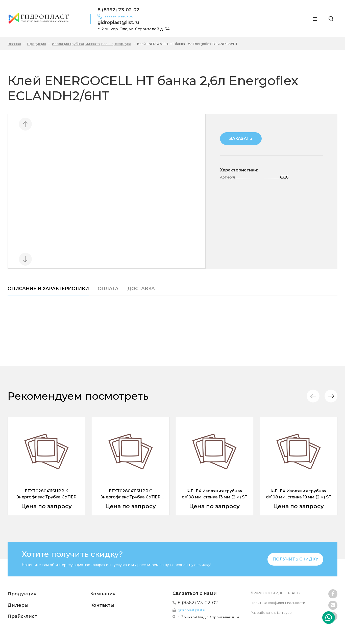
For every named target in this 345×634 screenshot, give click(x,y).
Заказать (240, 138)
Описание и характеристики (48, 288)
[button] (331, 396)
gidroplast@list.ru (118, 22)
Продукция (22, 594)
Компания (103, 594)
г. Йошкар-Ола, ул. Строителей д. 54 (208, 617)
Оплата (108, 288)
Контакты (102, 605)
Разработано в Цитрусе (271, 613)
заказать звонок (119, 16)
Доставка (141, 288)
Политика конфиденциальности (278, 603)
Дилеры (18, 605)
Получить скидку (295, 559)
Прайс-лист (22, 616)
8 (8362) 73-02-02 (118, 10)
